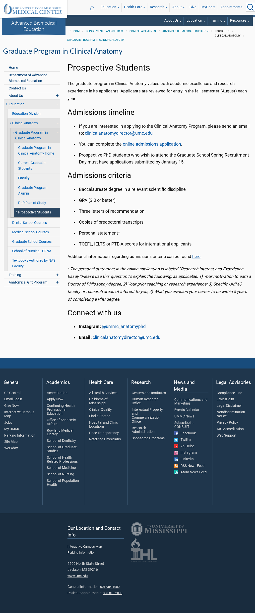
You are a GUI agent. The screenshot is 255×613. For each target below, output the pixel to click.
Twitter (184, 440)
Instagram (187, 453)
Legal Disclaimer (229, 406)
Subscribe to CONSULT (183, 425)
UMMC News (184, 416)
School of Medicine (61, 468)
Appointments (231, 7)
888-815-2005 (112, 593)
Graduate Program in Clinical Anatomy (96, 39)
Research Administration (143, 430)
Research (157, 7)
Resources (238, 20)
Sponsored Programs (148, 438)
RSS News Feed (191, 466)
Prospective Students (34, 212)
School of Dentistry (61, 441)
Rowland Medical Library (60, 433)
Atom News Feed (192, 472)
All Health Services (103, 393)
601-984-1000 (110, 587)
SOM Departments (142, 31)
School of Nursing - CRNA (31, 251)
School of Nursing (60, 474)
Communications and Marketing (190, 402)
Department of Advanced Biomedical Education (28, 78)
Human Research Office (145, 401)
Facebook (187, 433)
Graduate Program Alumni (32, 191)
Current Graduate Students (31, 166)
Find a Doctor (99, 416)
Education (108, 7)
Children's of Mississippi (98, 401)
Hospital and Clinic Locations (103, 425)
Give (193, 7)
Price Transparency (104, 433)
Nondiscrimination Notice (231, 414)
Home (13, 68)
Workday (11, 448)
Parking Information (19, 436)
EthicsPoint (225, 399)
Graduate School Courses (32, 242)
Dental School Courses (29, 223)
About (177, 7)
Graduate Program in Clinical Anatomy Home (36, 151)
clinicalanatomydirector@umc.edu (119, 133)
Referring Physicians (105, 439)
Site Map (11, 442)
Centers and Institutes (149, 393)
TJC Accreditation (230, 429)
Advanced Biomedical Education (34, 25)
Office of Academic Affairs (61, 422)
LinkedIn (186, 459)
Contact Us (17, 88)
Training (216, 20)
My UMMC (12, 429)
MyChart (208, 7)
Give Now (11, 406)
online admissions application (152, 144)
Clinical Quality (100, 410)
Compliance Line (229, 393)
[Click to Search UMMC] (250, 7)
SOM (76, 31)
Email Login (13, 399)
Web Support (227, 436)
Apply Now (55, 399)
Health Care (133, 7)
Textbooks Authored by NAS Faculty (33, 263)
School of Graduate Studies (62, 449)
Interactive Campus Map (19, 414)
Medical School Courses (30, 232)
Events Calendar (186, 410)
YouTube (186, 446)
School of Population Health (63, 483)
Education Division (26, 114)
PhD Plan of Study (32, 203)
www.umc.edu (77, 576)
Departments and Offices (104, 31)
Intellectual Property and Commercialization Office (147, 415)
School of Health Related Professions (62, 460)
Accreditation (57, 393)
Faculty (24, 178)
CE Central (12, 393)
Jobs (8, 423)
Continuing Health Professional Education (61, 410)
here (196, 256)
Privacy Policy (227, 423)
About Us (171, 20)
